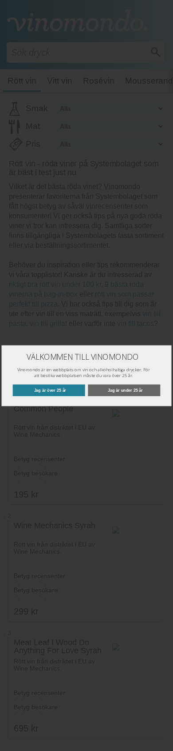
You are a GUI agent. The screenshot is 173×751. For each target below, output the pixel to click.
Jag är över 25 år (50, 390)
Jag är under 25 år (125, 390)
